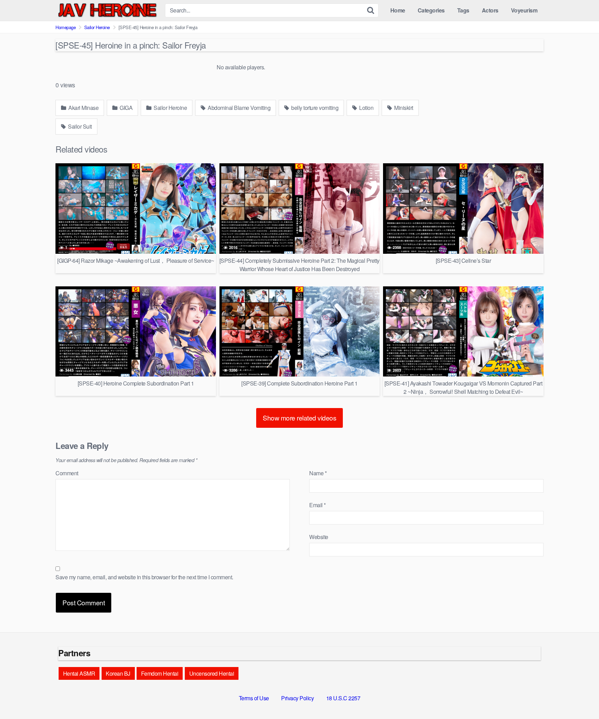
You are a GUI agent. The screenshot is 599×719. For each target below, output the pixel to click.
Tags (463, 10)
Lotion (366, 108)
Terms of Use (254, 698)
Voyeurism (524, 10)
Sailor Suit (79, 126)
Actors (490, 10)
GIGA (126, 108)
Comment (66, 473)
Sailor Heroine (97, 27)
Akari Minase (83, 108)
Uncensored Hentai (211, 673)
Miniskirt (403, 108)
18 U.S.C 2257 (343, 698)
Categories (431, 10)
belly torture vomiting (314, 108)
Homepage (65, 27)
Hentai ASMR (79, 673)
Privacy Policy (297, 698)
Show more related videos (299, 417)
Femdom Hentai (160, 673)
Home (397, 10)
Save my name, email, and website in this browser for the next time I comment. (144, 577)
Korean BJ (118, 673)
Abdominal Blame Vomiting (239, 108)
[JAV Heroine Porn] (107, 10)
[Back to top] (579, 696)
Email (317, 505)
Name (318, 473)
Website (318, 537)
